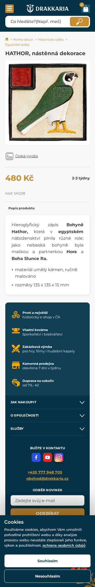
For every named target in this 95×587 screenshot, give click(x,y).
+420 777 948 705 (45, 472)
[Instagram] (58, 457)
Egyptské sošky (17, 44)
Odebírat (47, 513)
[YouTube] (47, 457)
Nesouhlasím (47, 576)
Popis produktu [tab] (21, 208)
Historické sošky (51, 39)
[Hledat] (79, 21)
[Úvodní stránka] (7, 39)
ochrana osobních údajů (64, 545)
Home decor (23, 39)
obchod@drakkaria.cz (47, 478)
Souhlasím (47, 560)
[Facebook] (36, 457)
